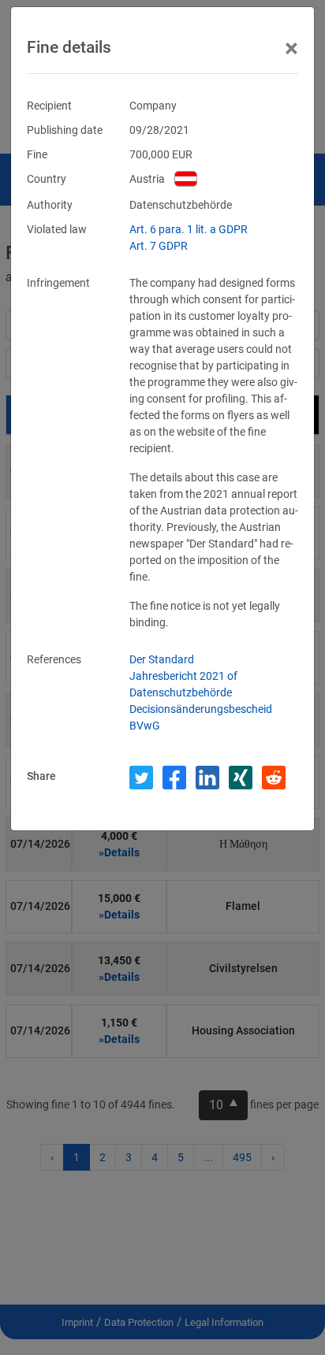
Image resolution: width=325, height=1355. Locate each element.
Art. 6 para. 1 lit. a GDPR (188, 229)
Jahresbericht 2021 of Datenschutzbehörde (183, 684)
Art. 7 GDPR (158, 245)
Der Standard (161, 659)
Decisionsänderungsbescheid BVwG (200, 717)
